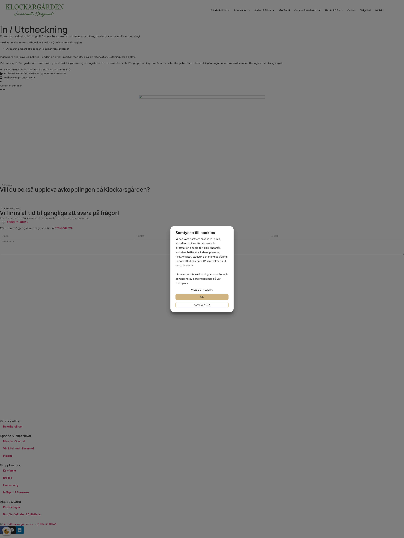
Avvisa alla (202, 304)
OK (202, 296)
